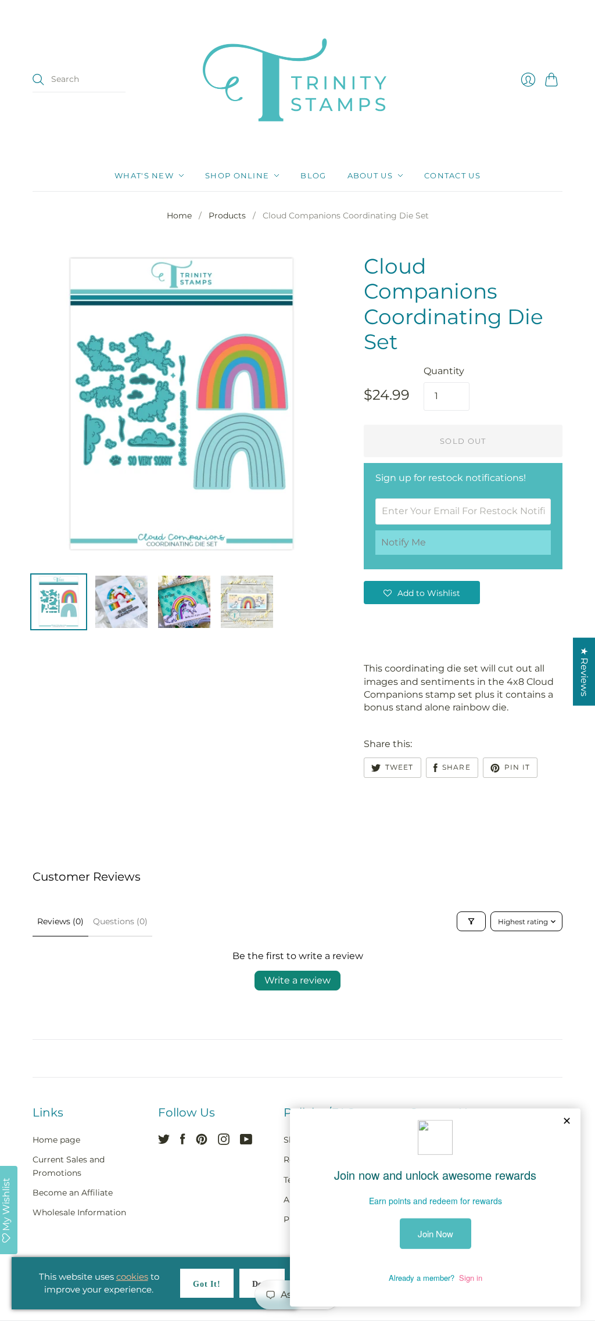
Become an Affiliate (73, 1192)
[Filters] (471, 921)
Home (179, 215)
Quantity (444, 370)
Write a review (297, 980)
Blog (313, 175)
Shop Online (237, 175)
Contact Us (452, 175)
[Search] (38, 79)
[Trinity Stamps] (297, 80)
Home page (56, 1140)
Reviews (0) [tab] (60, 921)
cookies (132, 1276)
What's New (144, 175)
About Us (370, 175)
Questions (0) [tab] (120, 921)
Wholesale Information (79, 1212)
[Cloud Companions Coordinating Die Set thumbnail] (59, 602)
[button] (422, 592)
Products (227, 215)
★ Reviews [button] (584, 672)
